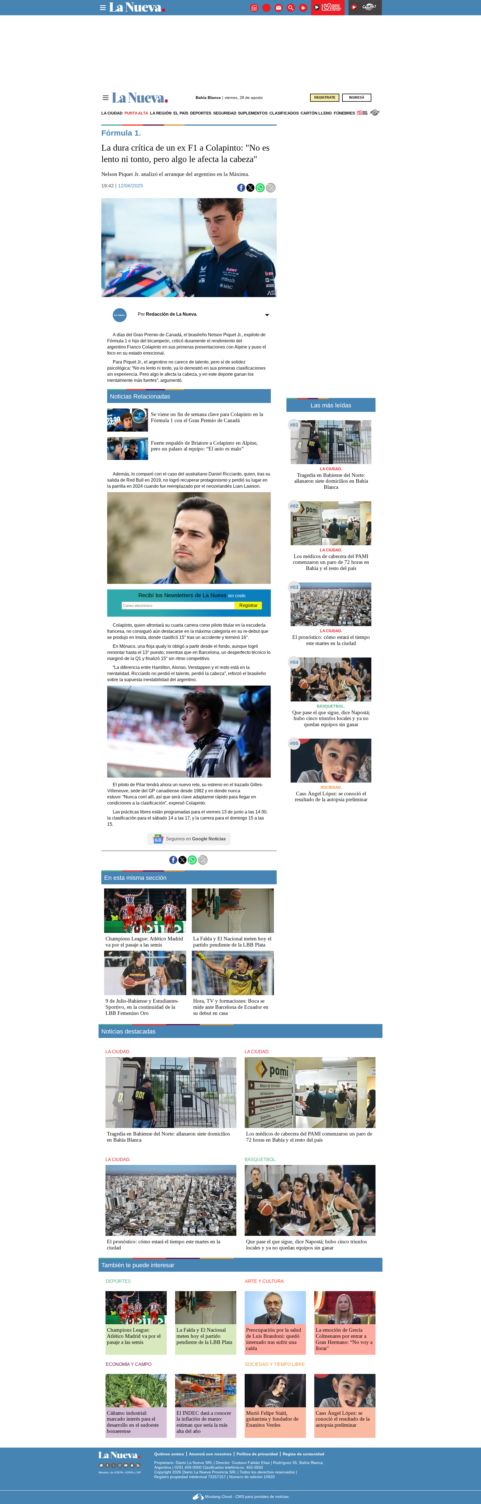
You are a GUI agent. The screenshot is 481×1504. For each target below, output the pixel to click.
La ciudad (111, 113)
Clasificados (284, 113)
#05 (294, 743)
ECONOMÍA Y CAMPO (128, 1364)
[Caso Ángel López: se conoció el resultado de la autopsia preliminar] (331, 760)
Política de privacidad (257, 1454)
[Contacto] (278, 8)
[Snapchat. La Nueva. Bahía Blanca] (132, 1465)
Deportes (200, 113)
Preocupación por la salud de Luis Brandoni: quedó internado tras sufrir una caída (273, 1339)
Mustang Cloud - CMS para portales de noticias (247, 1496)
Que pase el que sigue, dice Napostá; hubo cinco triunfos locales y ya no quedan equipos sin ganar (331, 718)
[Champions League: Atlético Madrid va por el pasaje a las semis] (145, 910)
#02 (294, 506)
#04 (294, 662)
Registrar (248, 605)
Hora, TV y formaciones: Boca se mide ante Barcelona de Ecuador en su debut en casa (230, 1007)
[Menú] (105, 97)
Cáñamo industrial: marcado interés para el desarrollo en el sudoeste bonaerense (133, 1422)
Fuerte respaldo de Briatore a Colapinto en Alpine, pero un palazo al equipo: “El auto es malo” (204, 446)
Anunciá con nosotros (210, 1454)
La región (160, 113)
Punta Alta (136, 113)
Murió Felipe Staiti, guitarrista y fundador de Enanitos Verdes (272, 1419)
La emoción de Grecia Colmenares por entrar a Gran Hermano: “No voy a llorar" (344, 1339)
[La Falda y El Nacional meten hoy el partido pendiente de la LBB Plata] (233, 910)
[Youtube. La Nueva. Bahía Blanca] (125, 1465)
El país (180, 113)
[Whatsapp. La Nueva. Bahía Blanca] (101, 1465)
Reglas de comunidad (303, 1454)
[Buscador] (291, 8)
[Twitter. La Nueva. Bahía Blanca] (113, 1465)
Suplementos (253, 113)
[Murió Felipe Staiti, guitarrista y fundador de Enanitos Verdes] (275, 1390)
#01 (294, 425)
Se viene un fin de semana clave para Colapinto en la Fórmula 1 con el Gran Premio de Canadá (207, 417)
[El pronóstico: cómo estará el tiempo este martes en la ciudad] (331, 604)
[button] (241, 188)
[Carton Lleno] (266, 8)
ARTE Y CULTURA (264, 1281)
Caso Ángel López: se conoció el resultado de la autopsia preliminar (331, 797)
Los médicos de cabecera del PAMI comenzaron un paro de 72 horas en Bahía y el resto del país (331, 562)
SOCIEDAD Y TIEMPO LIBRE (275, 1364)
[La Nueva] (140, 98)
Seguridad (224, 113)
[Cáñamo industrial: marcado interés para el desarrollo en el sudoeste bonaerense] (136, 1390)
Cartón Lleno (316, 113)
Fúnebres (344, 113)
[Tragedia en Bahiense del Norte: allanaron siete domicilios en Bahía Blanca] (331, 442)
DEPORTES (118, 1281)
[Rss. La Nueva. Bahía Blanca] (138, 1465)
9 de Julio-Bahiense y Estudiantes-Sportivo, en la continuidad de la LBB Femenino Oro (142, 1007)
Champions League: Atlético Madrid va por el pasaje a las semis (144, 942)
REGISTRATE (324, 97)
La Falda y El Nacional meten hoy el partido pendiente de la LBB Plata (232, 942)
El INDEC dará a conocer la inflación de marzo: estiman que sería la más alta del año (203, 1422)
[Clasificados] (254, 8)
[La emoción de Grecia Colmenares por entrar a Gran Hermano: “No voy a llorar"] (345, 1307)
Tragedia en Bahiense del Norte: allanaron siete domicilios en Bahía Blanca (331, 481)
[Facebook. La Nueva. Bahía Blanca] (107, 1465)
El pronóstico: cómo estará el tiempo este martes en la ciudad (331, 640)
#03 (294, 587)
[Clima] (303, 8)
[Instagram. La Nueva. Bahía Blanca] (119, 1465)
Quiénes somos (169, 1454)
